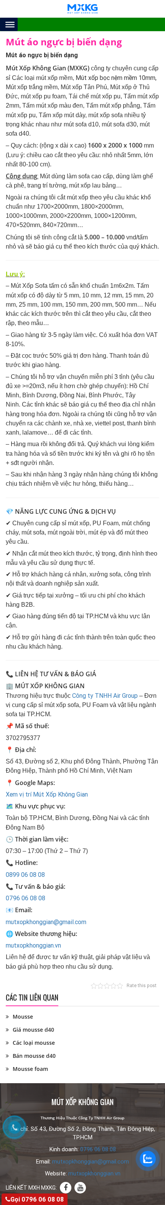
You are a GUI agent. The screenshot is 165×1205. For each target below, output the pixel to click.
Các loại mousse (34, 1042)
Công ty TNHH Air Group (105, 695)
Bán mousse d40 (34, 1055)
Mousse (23, 1016)
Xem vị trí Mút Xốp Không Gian (47, 794)
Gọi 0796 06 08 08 (37, 1199)
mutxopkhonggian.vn (33, 945)
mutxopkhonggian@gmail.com (46, 922)
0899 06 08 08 (25, 874)
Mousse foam (30, 1068)
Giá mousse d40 (33, 1029)
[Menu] (10, 24)
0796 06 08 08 (25, 898)
